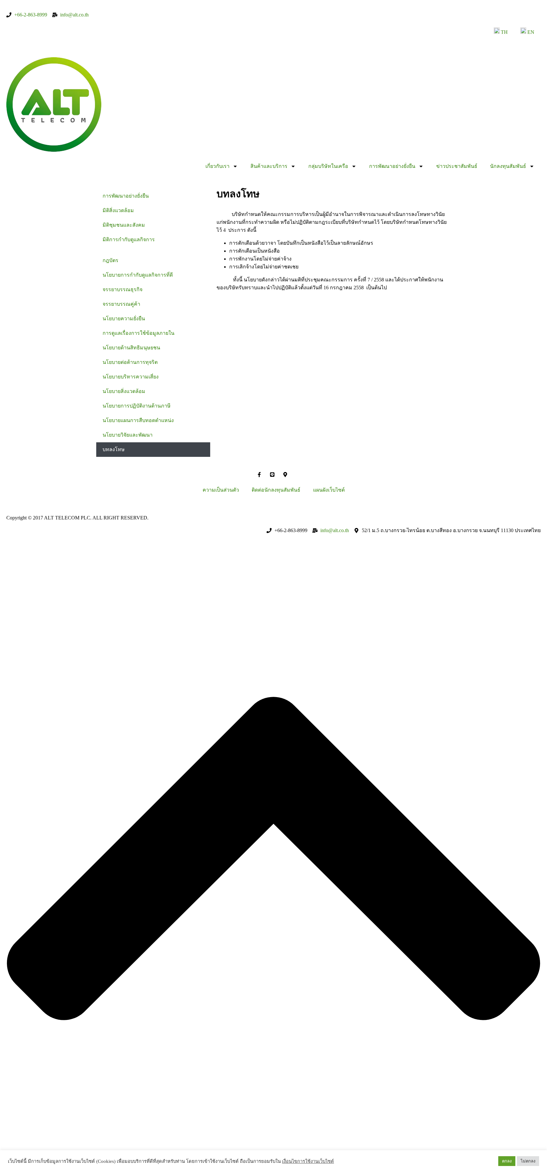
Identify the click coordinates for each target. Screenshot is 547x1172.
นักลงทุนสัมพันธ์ (508, 166)
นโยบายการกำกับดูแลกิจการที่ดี (138, 275)
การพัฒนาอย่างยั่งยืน (392, 166)
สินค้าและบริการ (268, 166)
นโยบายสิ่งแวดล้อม (124, 391)
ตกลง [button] (507, 1161)
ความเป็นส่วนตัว (221, 490)
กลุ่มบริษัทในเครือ (328, 166)
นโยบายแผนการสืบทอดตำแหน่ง (138, 420)
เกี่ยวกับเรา (217, 166)
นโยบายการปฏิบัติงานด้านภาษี (137, 405)
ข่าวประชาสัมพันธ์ (456, 166)
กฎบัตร (110, 260)
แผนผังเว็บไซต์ (329, 490)
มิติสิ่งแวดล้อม (118, 210)
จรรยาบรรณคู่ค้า (121, 304)
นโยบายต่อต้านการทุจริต (130, 362)
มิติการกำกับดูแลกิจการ (129, 239)
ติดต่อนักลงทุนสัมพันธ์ (276, 490)
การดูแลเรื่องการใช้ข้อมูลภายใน (138, 333)
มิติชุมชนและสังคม (124, 225)
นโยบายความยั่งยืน (124, 318)
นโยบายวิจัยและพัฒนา (128, 435)
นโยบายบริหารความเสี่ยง (131, 376)
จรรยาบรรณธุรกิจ (122, 289)
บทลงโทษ (114, 449)
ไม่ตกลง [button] (528, 1161)
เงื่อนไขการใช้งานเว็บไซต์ (308, 1161)
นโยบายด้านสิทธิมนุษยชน (131, 347)
